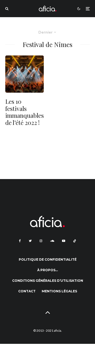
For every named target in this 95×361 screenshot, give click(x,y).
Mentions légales (59, 291)
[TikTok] (74, 240)
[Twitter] (30, 240)
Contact (27, 291)
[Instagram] (41, 240)
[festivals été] (24, 74)
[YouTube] (63, 240)
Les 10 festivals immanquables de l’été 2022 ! (24, 112)
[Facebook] (20, 240)
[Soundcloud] (52, 240)
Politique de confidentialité (48, 259)
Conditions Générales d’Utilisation (47, 281)
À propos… (47, 270)
